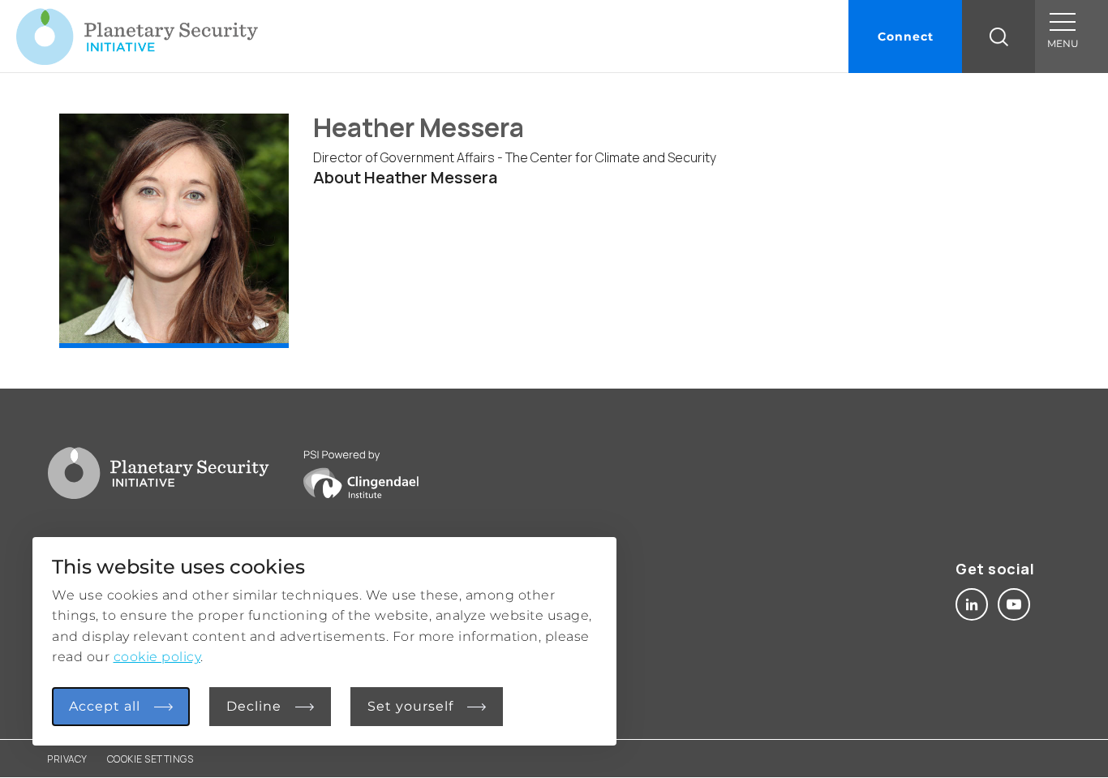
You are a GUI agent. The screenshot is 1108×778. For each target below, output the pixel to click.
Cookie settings (150, 759)
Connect (906, 36)
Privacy (67, 759)
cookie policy (157, 656)
